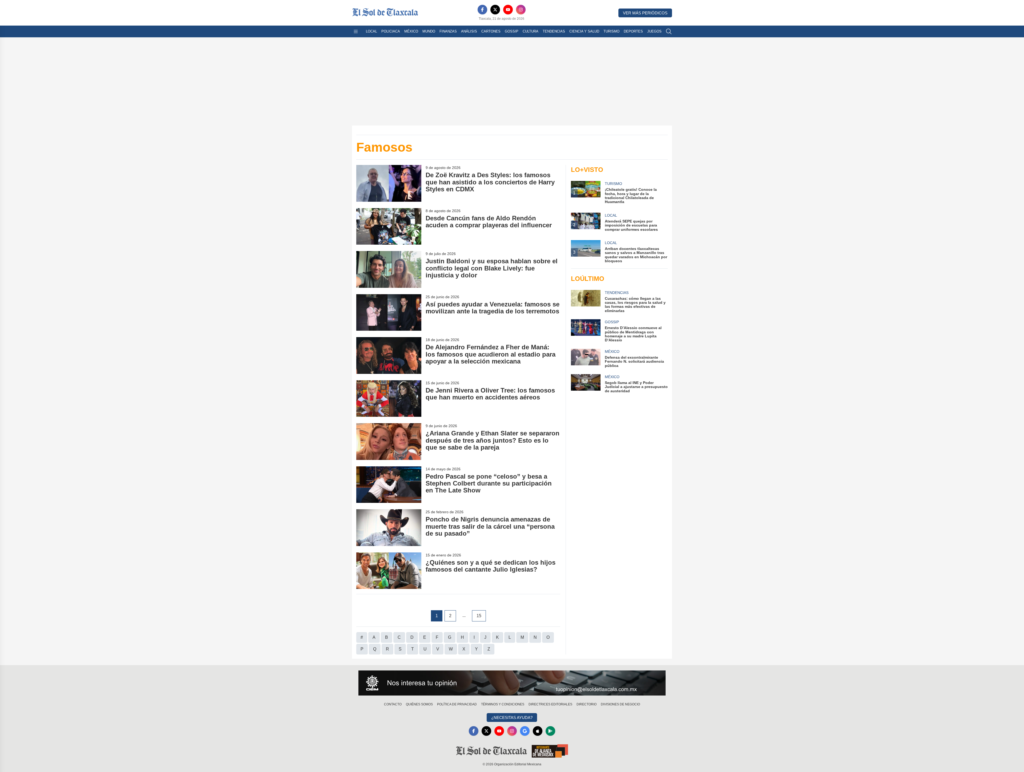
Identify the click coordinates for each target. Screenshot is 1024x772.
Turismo (611, 31)
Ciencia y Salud (584, 31)
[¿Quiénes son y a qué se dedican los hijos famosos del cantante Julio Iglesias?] (388, 570)
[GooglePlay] (550, 731)
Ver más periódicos (645, 13)
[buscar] (669, 31)
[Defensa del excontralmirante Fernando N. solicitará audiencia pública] (585, 358)
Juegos (654, 31)
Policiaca (390, 31)
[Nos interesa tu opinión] (512, 683)
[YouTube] (508, 9)
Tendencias (554, 31)
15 (479, 615)
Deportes (633, 31)
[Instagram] (521, 9)
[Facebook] (482, 9)
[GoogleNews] (525, 731)
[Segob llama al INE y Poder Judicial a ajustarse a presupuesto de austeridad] (585, 383)
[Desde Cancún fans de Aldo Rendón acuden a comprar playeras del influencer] (388, 226)
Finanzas (448, 31)
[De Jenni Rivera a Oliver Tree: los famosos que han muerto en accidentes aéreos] (388, 398)
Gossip (511, 31)
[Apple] (537, 731)
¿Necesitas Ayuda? (512, 717)
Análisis (469, 31)
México (411, 31)
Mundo (428, 31)
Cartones (491, 31)
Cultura (530, 31)
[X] (495, 9)
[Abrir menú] (355, 31)
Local (371, 31)
